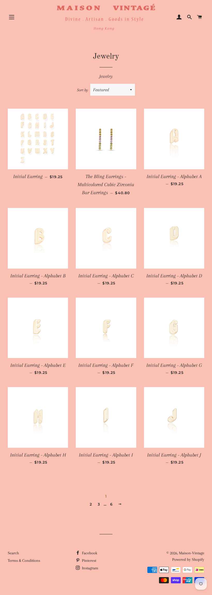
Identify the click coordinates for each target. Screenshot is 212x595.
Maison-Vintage (191, 553)
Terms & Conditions (24, 560)
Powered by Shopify (188, 559)
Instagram (89, 568)
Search (13, 553)
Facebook (89, 553)
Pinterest (88, 560)
